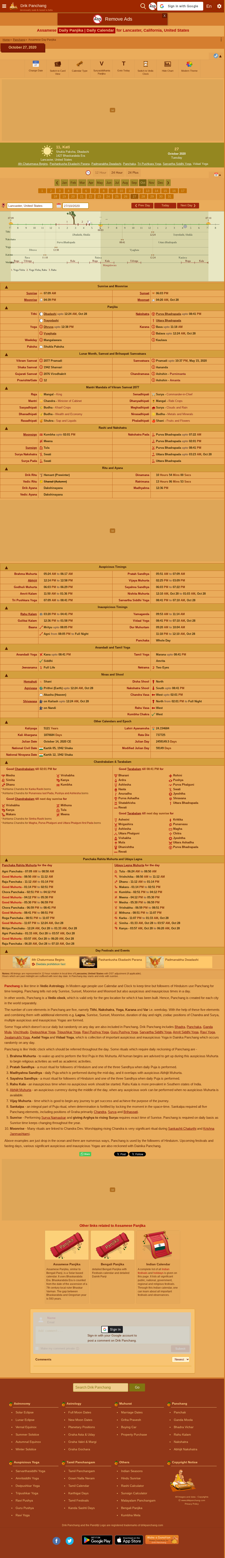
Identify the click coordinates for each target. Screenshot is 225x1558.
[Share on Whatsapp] (85, 1154)
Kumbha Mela (130, 1515)
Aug (125, 182)
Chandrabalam (24, 769)
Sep (134, 182)
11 (130, 190)
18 (55, 196)
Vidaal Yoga (200, 163)
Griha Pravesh (131, 1420)
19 (64, 196)
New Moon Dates (80, 1420)
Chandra (100, 1112)
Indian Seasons (132, 1471)
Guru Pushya (25, 1508)
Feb (73, 182)
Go (137, 1387)
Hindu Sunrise (131, 1478)
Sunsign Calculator (134, 1493)
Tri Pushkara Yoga (149, 163)
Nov (151, 182)
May (100, 182)
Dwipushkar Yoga (42, 1032)
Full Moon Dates (79, 1412)
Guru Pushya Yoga (124, 1032)
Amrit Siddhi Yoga (185, 1032)
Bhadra (180, 1027)
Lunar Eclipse (25, 1420)
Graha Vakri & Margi (82, 1442)
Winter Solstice (26, 1449)
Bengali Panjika (131, 1508)
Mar (82, 182)
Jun (108, 182)
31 (169, 196)
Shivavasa (30, 701)
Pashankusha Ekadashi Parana (70, 163)
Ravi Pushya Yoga (95, 1032)
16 (174, 190)
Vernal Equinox (26, 1427)
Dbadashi (50, 314)
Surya (112, 1112)
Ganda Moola (183, 1420)
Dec (160, 182)
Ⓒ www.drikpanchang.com (191, 1500)
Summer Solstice (27, 1434)
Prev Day (142, 205)
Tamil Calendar (78, 1485)
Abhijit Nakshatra (185, 1449)
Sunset (144, 293)
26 (125, 196)
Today (165, 205)
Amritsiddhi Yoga (27, 1478)
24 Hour (117, 172)
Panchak (180, 1412)
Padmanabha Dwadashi (106, 163)
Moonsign (30, 434)
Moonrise (30, 299)
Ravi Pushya (24, 1500)
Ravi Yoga (207, 1032)
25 (117, 196)
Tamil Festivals (78, 1500)
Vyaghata (50, 333)
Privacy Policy (192, 1504)
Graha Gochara (79, 1449)
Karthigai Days (78, 1493)
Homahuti (30, 681)
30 (161, 196)
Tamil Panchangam (81, 1471)
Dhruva (48, 327)
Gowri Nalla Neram (81, 1478)
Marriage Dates (132, 1412)
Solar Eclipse (25, 1412)
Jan (64, 182)
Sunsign (31, 447)
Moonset (143, 299)
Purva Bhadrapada (168, 314)
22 (90, 196)
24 (108, 196)
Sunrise (31, 293)
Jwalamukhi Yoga (17, 1037)
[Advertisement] (112, 110)
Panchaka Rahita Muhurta (19, 865)
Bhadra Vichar (184, 1427)
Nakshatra (142, 314)
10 (121, 190)
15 (165, 190)
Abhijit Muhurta (20, 1090)
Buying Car (128, 1427)
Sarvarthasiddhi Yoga (30, 1471)
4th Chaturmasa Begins (33, 163)
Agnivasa (30, 688)
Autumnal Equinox (28, 1442)
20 (73, 196)
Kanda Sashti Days (81, 1508)
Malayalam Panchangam (138, 1500)
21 (81, 196)
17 (183, 190)
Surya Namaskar (53, 1117)
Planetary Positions (81, 1427)
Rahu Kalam (28, 614)
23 (99, 196)
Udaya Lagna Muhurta (129, 865)
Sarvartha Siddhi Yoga (177, 163)
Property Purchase (134, 1434)
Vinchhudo (20, 1032)
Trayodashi (51, 320)
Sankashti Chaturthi (182, 1128)
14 (156, 190)
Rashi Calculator (132, 1485)
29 (152, 196)
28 (143, 196)
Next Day (188, 205)
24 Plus (133, 172)
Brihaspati (130, 1112)
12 (139, 190)
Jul (117, 182)
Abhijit (32, 580)
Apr (91, 182)
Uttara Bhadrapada (168, 320)
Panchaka (129, 163)
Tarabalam (134, 769)
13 (147, 190)
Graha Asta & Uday (81, 1434)
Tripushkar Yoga (68, 1032)
